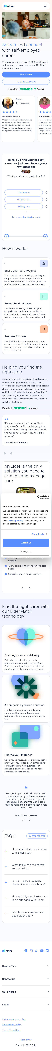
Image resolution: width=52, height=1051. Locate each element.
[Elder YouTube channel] (42, 950)
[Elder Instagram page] (31, 950)
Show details (38, 534)
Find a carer (26, 74)
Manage (24, 551)
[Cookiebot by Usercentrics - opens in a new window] (37, 497)
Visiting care (23, 206)
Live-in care (23, 192)
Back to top (26, 1039)
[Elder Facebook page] (26, 950)
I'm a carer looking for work (26, 217)
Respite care (23, 199)
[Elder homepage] (9, 6)
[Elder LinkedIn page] (47, 950)
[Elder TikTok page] (36, 950)
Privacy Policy (16, 520)
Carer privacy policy (11, 1024)
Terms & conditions (11, 1030)
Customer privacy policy (14, 1019)
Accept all (26, 543)
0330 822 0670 (26, 81)
